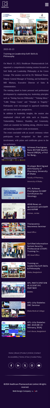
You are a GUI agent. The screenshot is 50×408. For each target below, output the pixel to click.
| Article (30, 353)
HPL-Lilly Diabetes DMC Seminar (36, 304)
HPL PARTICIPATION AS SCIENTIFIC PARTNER (37, 286)
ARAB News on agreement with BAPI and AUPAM (37, 207)
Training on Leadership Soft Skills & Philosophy (20, 55)
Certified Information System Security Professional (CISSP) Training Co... (37, 247)
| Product (23, 353)
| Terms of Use (24, 357)
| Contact (37, 353)
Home (11, 353)
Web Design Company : (22, 391)
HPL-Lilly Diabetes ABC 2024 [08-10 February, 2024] (36, 325)
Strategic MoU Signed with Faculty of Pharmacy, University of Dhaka (37, 170)
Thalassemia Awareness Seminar (36, 225)
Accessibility (13, 357)
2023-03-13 (8, 49)
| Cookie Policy (35, 357)
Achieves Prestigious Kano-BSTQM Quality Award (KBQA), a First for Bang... (37, 151)
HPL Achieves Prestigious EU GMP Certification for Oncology (36, 192)
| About (16, 353)
